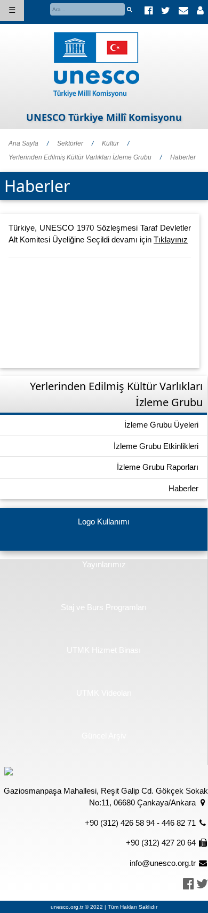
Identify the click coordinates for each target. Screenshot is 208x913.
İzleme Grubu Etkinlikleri (156, 446)
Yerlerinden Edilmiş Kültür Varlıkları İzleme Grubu (80, 157)
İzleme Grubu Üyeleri (161, 424)
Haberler (183, 157)
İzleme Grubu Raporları (157, 466)
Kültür (110, 143)
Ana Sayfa (23, 143)
